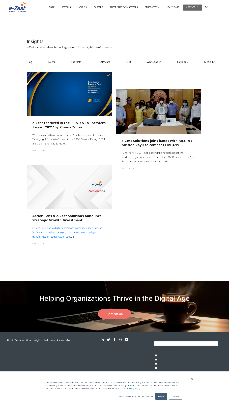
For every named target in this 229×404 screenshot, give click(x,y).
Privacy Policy (133, 388)
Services (19, 340)
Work (28, 340)
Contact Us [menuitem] (192, 7)
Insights (37, 340)
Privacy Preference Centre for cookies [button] (136, 396)
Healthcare (49, 340)
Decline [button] (175, 396)
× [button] (192, 377)
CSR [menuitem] (128, 61)
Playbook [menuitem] (182, 61)
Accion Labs (64, 236)
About (10, 340)
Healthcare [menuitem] (173, 7)
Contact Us (114, 314)
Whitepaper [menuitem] (154, 61)
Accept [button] (161, 396)
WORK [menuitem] (51, 7)
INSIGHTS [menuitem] (82, 7)
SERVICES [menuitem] (66, 7)
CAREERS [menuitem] (98, 7)
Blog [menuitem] (29, 61)
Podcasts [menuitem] (76, 61)
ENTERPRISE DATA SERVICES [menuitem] (124, 7)
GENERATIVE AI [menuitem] (152, 7)
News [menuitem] (51, 61)
